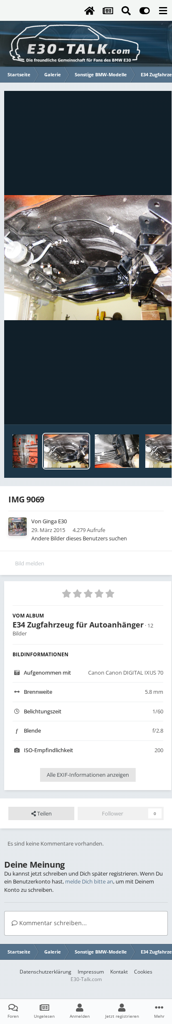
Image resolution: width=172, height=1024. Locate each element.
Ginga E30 (55, 521)
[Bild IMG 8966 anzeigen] (25, 451)
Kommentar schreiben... (52, 923)
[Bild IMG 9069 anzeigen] (66, 451)
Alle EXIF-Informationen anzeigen (88, 774)
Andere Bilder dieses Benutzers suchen (79, 538)
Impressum (91, 971)
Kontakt (119, 971)
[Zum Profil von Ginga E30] (17, 526)
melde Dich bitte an (89, 881)
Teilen (44, 813)
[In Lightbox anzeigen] (88, 258)
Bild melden (29, 563)
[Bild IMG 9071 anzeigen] (117, 451)
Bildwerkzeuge (134, 409)
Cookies (143, 971)
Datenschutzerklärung (45, 971)
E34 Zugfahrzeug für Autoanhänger (78, 625)
